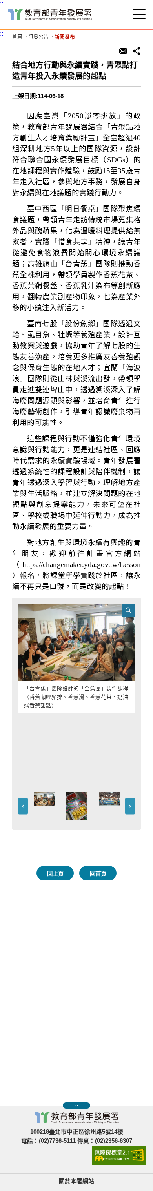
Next (130, 806)
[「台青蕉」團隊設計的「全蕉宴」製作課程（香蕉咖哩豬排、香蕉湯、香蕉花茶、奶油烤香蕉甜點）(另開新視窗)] (76, 643)
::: (2, 3)
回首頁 (98, 874)
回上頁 (55, 874)
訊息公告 (38, 36)
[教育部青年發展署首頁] (50, 14)
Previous (23, 806)
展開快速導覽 (76, 1105)
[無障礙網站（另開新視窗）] (119, 1163)
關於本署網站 (76, 1181)
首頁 (17, 36)
